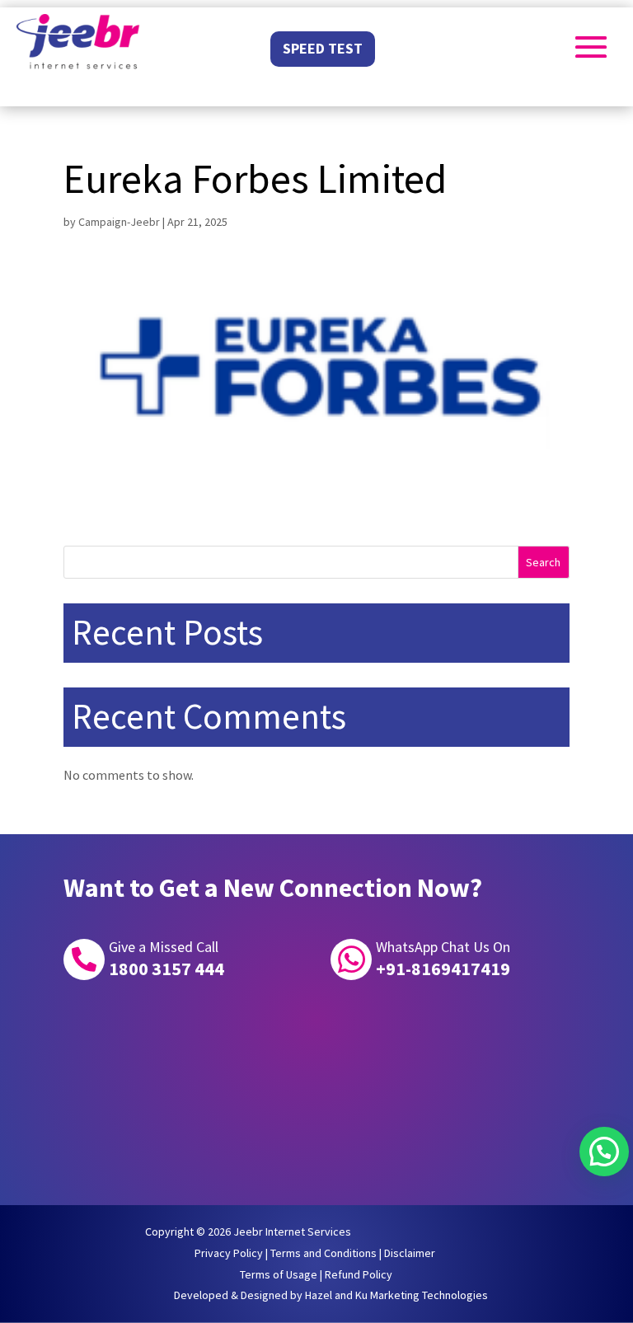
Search (543, 562)
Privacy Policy (229, 1253)
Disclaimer (409, 1253)
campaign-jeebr (119, 221)
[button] (604, 1151)
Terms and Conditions (323, 1253)
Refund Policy (358, 1274)
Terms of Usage (278, 1274)
